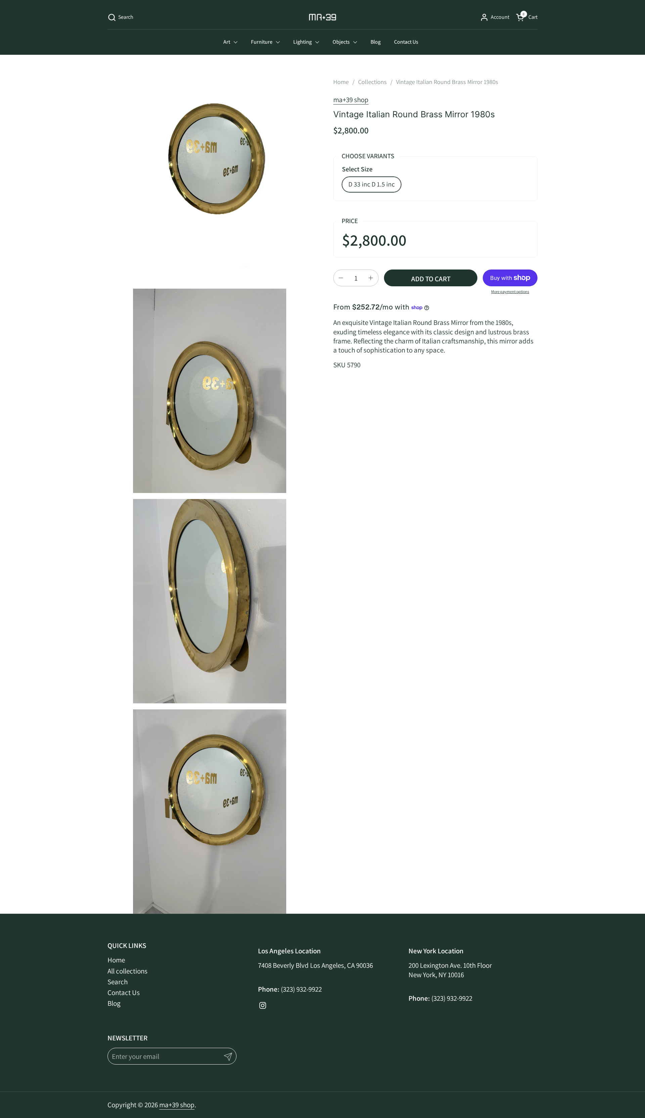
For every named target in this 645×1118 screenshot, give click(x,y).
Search (118, 981)
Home (116, 959)
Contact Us (124, 992)
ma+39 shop (351, 99)
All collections (127, 971)
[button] (120, 17)
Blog (114, 1003)
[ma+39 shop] (323, 17)
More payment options (510, 291)
